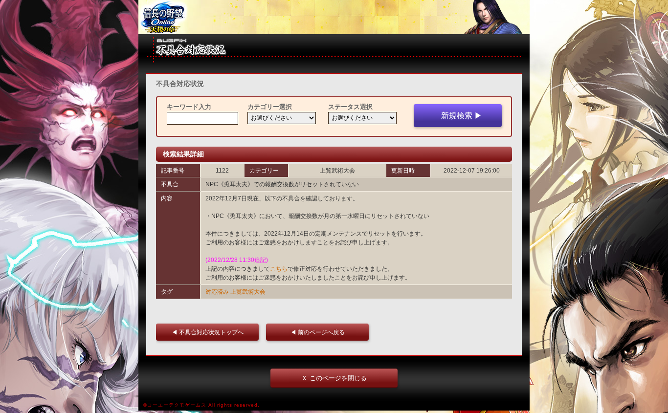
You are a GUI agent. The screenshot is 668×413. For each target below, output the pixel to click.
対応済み (217, 291)
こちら (279, 268)
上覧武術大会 (248, 291)
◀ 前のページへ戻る (320, 332)
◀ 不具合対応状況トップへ (210, 332)
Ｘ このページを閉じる (334, 378)
